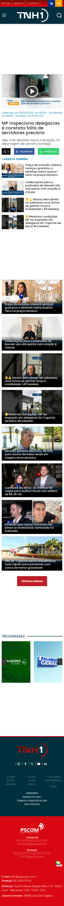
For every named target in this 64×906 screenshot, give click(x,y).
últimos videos (32, 581)
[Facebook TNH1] (25, 763)
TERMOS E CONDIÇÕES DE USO (32, 800)
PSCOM (53, 786)
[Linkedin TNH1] (45, 763)
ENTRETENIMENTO (53, 781)
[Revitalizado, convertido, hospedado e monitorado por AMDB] (59, 863)
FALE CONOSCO (32, 804)
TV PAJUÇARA (53, 777)
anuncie (18, 3)
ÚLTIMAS (10, 777)
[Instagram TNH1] (19, 763)
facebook (26, 151)
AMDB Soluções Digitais (38, 895)
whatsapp (50, 151)
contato (32, 3)
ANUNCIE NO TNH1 (32, 797)
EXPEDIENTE (32, 793)
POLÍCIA (32, 777)
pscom (6, 3)
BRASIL (32, 784)
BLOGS (32, 780)
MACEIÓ (11, 780)
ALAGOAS (10, 784)
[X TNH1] (32, 763)
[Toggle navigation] (5, 15)
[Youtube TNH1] (39, 763)
